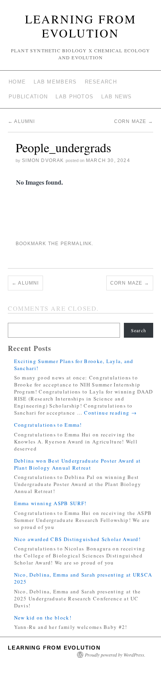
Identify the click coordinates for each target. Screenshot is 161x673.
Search (138, 330)
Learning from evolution (80, 26)
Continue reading (110, 412)
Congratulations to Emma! (48, 424)
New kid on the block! (43, 617)
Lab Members (55, 82)
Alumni (21, 121)
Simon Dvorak (43, 160)
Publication (28, 97)
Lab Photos (74, 97)
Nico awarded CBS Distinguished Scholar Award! (77, 539)
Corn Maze (133, 121)
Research (101, 82)
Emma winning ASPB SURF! (50, 503)
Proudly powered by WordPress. (115, 655)
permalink (76, 243)
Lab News (116, 97)
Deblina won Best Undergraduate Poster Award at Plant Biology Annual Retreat (77, 464)
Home (17, 82)
